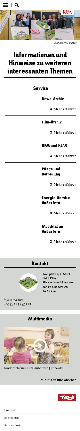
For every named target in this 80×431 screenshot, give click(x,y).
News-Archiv (53, 99)
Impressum (12, 417)
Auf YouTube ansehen (60, 379)
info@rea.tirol (14, 299)
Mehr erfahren (65, 108)
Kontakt (9, 410)
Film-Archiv (52, 122)
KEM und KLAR (54, 146)
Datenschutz (13, 425)
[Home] (65, 11)
